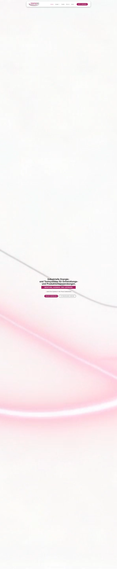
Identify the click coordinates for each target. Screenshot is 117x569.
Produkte (62, 4)
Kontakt (72, 4)
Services (52, 4)
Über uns (67, 4)
